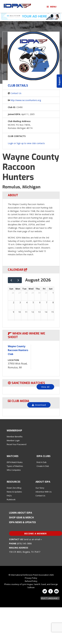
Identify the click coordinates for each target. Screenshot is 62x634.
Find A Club (41, 462)
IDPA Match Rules (15, 462)
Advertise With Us (44, 491)
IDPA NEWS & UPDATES (22, 522)
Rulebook (11, 499)
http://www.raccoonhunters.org (26, 100)
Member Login (13, 440)
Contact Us (16, 93)
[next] (18, 280)
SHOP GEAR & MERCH (21, 517)
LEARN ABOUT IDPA (20, 512)
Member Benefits (15, 436)
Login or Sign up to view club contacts (26, 143)
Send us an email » (32, 539)
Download (40, 404)
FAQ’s (9, 495)
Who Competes (14, 470)
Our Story (40, 487)
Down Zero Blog (14, 487)
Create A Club (43, 466)
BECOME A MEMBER (35, 533)
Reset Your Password (16, 444)
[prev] (11, 280)
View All (45, 386)
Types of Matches (15, 466)
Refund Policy (31, 581)
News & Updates (14, 491)
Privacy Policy (31, 578)
